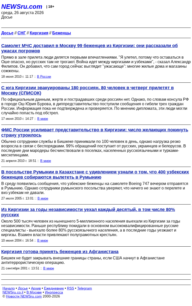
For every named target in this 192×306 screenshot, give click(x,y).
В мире (42, 119)
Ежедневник (54, 288)
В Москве (34, 292)
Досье (23, 288)
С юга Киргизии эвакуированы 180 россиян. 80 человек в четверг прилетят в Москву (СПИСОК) (87, 90)
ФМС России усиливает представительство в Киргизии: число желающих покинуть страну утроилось (94, 132)
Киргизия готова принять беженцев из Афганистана (59, 251)
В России (44, 76)
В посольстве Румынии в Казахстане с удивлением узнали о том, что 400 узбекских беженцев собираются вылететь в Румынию (95, 174)
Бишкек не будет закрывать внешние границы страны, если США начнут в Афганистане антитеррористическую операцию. (83, 260)
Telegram (84, 288)
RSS (70, 288)
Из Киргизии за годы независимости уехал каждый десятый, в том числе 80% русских (88, 212)
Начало (8, 288)
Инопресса (54, 292)
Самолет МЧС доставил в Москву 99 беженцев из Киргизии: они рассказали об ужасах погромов (89, 48)
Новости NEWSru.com (24, 296)
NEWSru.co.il (12, 292)
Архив (36, 288)
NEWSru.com (21, 6)
